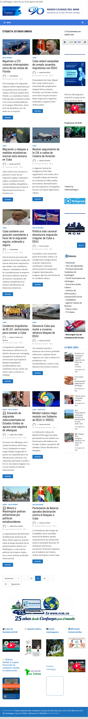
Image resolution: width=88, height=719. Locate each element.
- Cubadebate (70, 299)
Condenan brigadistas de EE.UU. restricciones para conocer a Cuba (16, 329)
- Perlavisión (69, 262)
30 (31, 578)
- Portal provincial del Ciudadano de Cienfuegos (73, 272)
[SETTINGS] (85, 42)
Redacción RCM (44, 72)
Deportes (41, 410)
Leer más (8, 118)
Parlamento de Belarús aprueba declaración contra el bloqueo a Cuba (45, 513)
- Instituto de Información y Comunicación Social (73, 293)
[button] (74, 132)
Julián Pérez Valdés (16, 435)
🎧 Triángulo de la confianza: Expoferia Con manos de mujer (80, 439)
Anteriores (9, 578)
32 (45, 578)
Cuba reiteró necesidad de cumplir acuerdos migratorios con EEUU (45, 65)
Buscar (81, 245)
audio (5, 410)
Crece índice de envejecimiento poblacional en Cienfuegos (79, 381)
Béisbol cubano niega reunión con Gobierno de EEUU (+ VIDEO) (44, 416)
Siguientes (15, 584)
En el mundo (7, 58)
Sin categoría (37, 228)
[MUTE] (75, 42)
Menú (8, 22)
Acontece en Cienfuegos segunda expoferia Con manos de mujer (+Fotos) (80, 360)
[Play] (65, 42)
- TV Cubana (69, 312)
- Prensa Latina (70, 309)
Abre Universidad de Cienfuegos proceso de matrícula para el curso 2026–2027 (80, 417)
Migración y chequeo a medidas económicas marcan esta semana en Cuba (15, 154)
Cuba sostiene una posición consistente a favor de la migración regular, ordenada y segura (15, 238)
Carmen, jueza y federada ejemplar (80, 398)
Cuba (34, 58)
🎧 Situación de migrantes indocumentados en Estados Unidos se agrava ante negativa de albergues (15, 421)
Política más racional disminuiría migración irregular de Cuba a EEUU (44, 236)
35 (6, 584)
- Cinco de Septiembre (73, 266)
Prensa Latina (44, 246)
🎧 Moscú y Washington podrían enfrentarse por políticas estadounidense (14, 514)
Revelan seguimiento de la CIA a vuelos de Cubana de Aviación (45, 153)
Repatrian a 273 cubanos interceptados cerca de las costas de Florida (15, 66)
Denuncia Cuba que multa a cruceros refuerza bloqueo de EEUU (43, 331)
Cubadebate (14, 76)
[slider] (68, 42)
